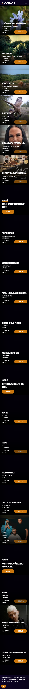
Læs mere (15, 681)
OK (3, 686)
